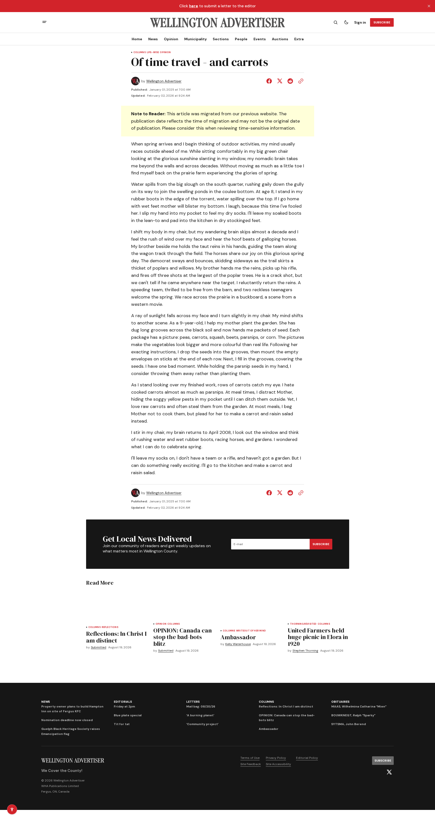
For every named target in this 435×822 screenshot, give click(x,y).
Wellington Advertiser (164, 81)
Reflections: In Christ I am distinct (286, 706)
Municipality (195, 39)
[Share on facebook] (270, 81)
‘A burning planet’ (200, 715)
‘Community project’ (202, 724)
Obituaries (340, 702)
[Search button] (336, 22)
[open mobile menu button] (44, 22)
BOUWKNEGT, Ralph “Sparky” (353, 715)
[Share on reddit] (290, 81)
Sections (221, 39)
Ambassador (268, 729)
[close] (429, 6)
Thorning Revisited (303, 624)
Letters (192, 702)
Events (259, 39)
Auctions (280, 39)
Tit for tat (122, 724)
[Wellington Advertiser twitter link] (389, 772)
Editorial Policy (307, 758)
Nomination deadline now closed (67, 720)
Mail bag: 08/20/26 (200, 706)
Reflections (110, 627)
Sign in (360, 22)
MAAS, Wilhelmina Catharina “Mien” (358, 706)
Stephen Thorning (305, 650)
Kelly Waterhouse (238, 644)
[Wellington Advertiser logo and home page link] (217, 22)
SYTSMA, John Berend (348, 724)
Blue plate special (127, 715)
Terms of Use (250, 758)
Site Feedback (250, 764)
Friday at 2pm (124, 706)
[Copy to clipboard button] (300, 81)
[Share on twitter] (279, 81)
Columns (139, 52)
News (153, 39)
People (241, 39)
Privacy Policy (276, 758)
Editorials (123, 702)
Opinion (171, 39)
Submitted (98, 647)
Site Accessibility (278, 764)
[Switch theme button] (346, 22)
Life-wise (153, 52)
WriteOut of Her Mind (251, 631)
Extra (299, 39)
